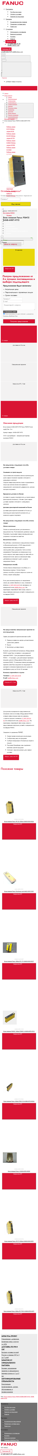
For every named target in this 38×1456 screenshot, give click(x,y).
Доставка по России (19, 345)
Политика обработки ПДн (10, 316)
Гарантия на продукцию (17, 17)
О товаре (5, 340)
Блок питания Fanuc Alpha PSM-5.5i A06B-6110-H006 (19, 1101)
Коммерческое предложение (18, 22)
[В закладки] (14, 153)
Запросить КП (17, 824)
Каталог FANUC (9, 102)
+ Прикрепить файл (10, 312)
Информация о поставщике (18, 32)
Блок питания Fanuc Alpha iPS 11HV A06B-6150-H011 (19, 1311)
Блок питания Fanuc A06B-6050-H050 (19, 1171)
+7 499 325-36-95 (14, 585)
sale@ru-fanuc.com (13, 45)
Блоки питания (12, 113)
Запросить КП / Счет (19, 384)
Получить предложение (19, 321)
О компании (9, 29)
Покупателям (9, 9)
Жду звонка (15, 204)
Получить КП (11, 41)
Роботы (8, 123)
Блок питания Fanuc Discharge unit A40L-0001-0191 (19, 891)
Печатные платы (12, 108)
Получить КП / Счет (10, 682)
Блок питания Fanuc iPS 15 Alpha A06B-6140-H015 (19, 1241)
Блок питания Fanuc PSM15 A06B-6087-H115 (17, 1397)
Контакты (12, 37)
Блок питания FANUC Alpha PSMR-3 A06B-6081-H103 (19, 1031)
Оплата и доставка (15, 14)
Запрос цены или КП (11, 600)
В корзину (18, 250)
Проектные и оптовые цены (18, 24)
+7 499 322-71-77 (14, 44)
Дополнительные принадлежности (13, 118)
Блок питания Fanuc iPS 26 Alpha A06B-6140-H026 (19, 821)
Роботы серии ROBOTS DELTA (11, 193)
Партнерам (9, 19)
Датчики (10, 106)
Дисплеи (8, 224)
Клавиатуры (9, 222)
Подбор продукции (15, 12)
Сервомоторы (11, 101)
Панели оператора (13, 115)
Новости (12, 39)
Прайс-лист (13, 27)
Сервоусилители (11, 209)
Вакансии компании (16, 34)
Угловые (9, 215)
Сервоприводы (12, 103)
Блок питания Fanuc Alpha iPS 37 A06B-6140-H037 (19, 961)
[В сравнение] (14, 138)
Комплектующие (12, 99)
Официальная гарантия (19, 364)
